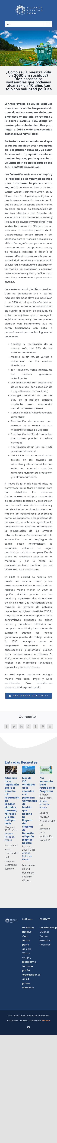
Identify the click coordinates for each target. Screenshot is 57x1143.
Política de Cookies (17, 1020)
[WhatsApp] (28, 726)
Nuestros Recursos (45, 942)
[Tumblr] (35, 726)
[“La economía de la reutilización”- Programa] (46, 770)
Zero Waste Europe (27, 953)
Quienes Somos (44, 934)
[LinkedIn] (21, 726)
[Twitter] (13, 726)
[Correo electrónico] (50, 726)
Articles (9, 833)
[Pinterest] (42, 726)
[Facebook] (6, 726)
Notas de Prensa (10, 838)
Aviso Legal (19, 1015)
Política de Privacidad (38, 1015)
